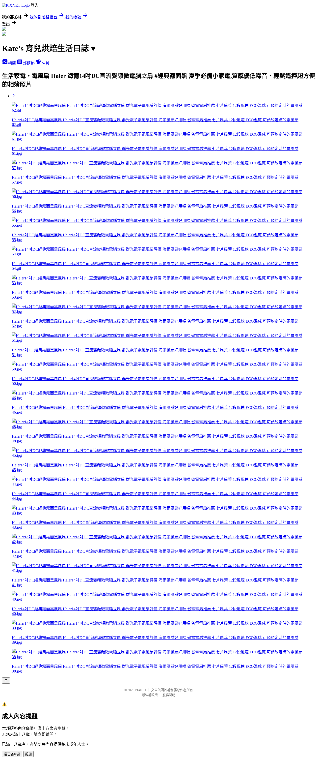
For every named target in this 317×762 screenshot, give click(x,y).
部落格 (29, 63)
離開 (28, 754)
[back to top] (6, 680)
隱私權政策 (150, 695)
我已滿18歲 (12, 754)
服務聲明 (168, 695)
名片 (46, 63)
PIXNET (140, 690)
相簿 (12, 63)
